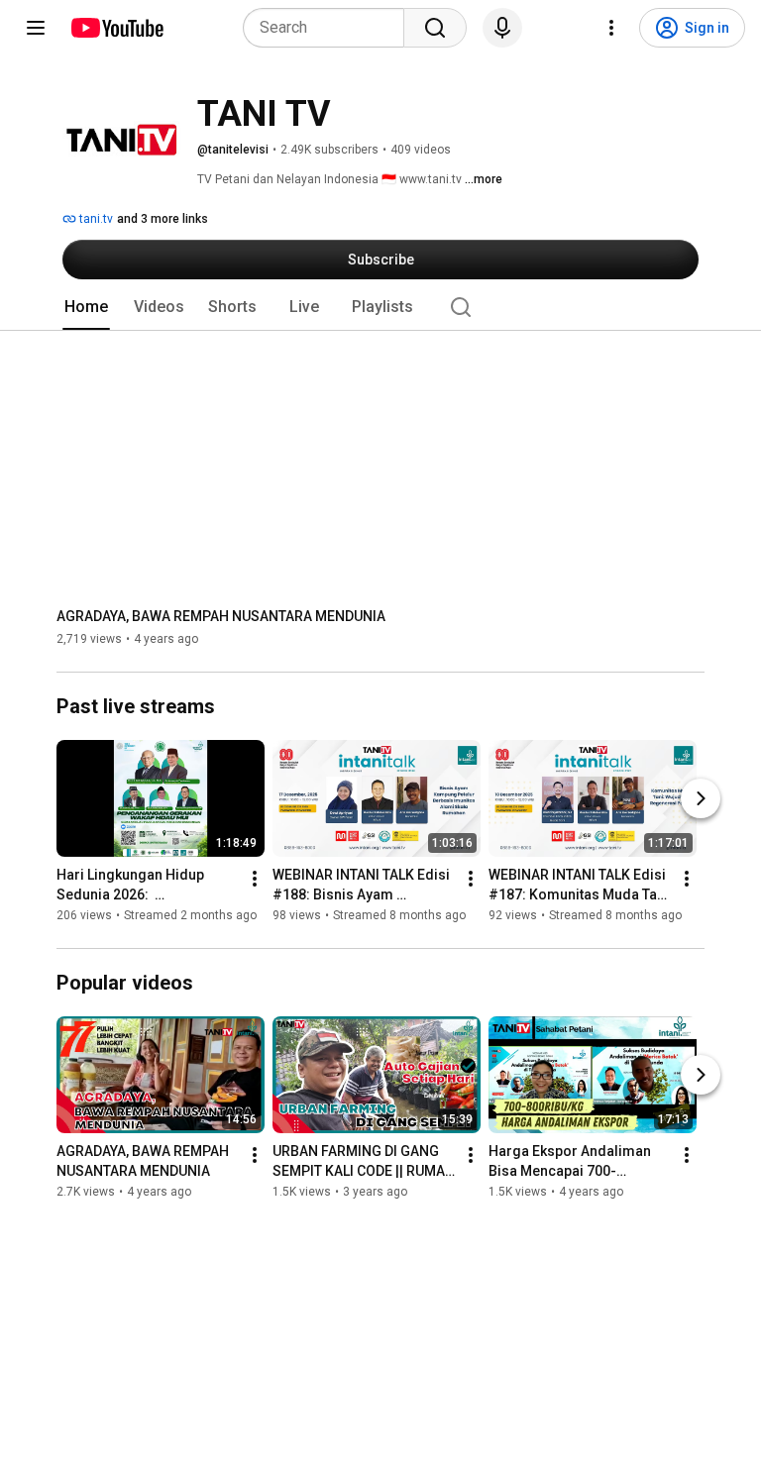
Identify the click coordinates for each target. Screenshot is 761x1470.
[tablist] (380, 307)
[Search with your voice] (502, 28)
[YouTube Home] (116, 27)
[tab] (86, 307)
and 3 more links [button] (162, 219)
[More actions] (254, 878)
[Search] (435, 28)
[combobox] (329, 28)
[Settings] (611, 28)
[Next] (700, 798)
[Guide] (36, 28)
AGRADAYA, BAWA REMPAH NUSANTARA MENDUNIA (220, 616)
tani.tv (94, 219)
